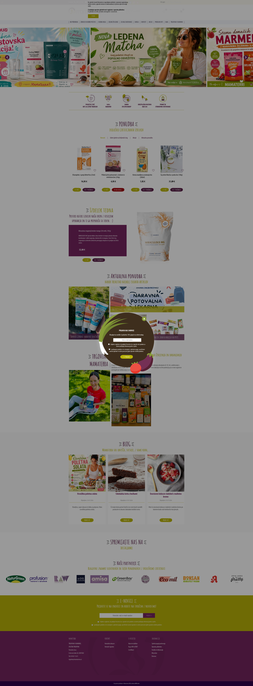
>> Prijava (126, 357)
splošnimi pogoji (134, 349)
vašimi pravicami (123, 351)
